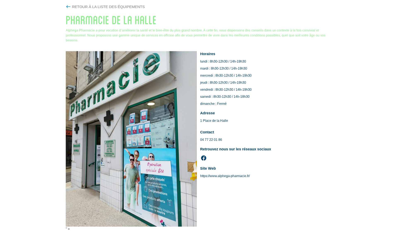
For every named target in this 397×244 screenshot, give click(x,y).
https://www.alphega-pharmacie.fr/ (225, 176)
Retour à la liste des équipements (108, 7)
